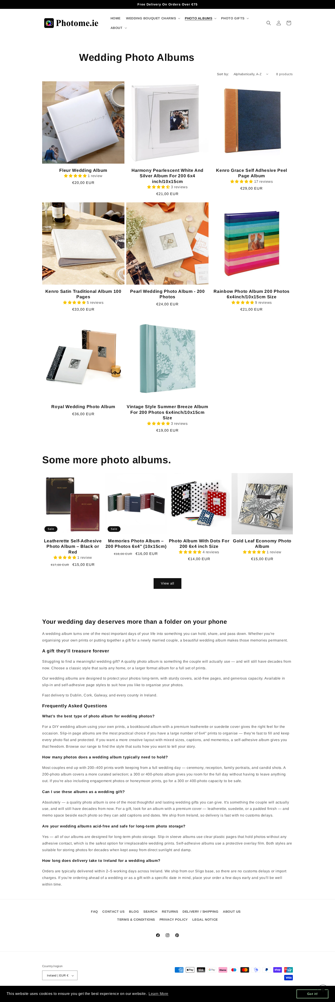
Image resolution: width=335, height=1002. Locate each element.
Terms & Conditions (136, 919)
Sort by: (223, 74)
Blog (134, 911)
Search (150, 911)
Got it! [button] (312, 994)
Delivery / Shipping (200, 911)
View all (167, 583)
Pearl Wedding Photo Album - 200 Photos (167, 294)
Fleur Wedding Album (83, 170)
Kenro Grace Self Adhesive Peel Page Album (251, 173)
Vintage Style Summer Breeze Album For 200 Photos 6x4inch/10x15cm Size (167, 412)
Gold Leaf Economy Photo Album (262, 543)
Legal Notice (205, 919)
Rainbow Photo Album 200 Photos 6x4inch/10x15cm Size (252, 294)
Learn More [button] (158, 994)
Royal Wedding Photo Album (83, 406)
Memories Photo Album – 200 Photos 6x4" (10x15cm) (136, 543)
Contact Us (113, 911)
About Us (232, 911)
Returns (170, 911)
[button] (152, 18)
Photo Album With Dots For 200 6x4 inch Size (199, 543)
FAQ (94, 911)
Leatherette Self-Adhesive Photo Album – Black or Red (73, 546)
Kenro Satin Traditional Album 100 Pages (83, 294)
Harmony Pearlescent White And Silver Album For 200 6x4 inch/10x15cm (167, 176)
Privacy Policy (174, 919)
